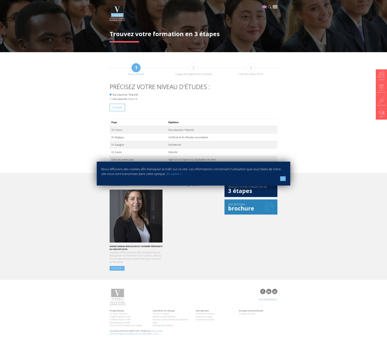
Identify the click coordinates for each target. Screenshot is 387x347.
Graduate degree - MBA (120, 319)
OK (282, 178)
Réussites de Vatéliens (163, 325)
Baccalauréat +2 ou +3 (125, 99)
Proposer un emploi (205, 319)
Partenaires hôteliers (205, 313)
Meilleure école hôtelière (164, 316)
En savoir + (117, 268)
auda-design (156, 330)
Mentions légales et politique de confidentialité (131, 333)
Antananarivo (268, 299)
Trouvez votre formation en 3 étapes (126, 325)
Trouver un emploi (161, 313)
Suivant (117, 107)
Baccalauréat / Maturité (125, 94)
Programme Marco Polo (120, 316)
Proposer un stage (204, 316)
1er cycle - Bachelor (118, 313)
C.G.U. (156, 333)
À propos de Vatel (247, 313)
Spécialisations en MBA (120, 322)
